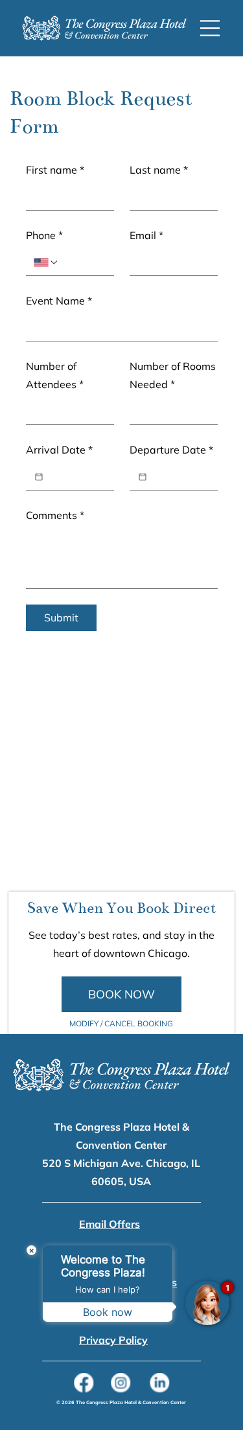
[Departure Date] (142, 477)
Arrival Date (59, 449)
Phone (44, 235)
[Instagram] (121, 1382)
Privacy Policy (113, 1339)
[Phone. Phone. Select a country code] (46, 262)
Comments (55, 515)
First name (55, 169)
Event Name (59, 300)
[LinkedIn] (159, 1382)
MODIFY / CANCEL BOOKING (121, 1023)
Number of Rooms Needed (173, 375)
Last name (159, 169)
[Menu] (210, 28)
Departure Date (171, 449)
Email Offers (109, 1223)
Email (146, 235)
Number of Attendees (55, 375)
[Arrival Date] (39, 477)
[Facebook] (83, 1382)
